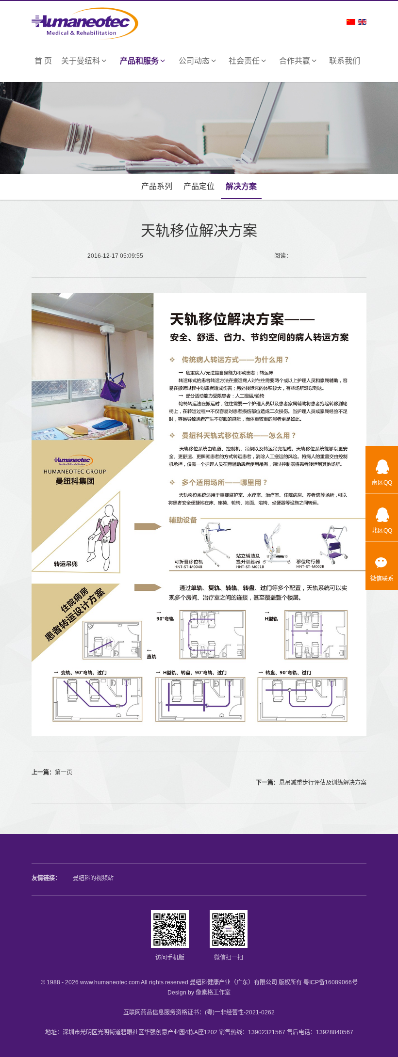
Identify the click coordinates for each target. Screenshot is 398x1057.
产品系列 (156, 186)
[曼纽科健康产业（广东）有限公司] (85, 19)
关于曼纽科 (80, 61)
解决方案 (241, 186)
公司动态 (194, 61)
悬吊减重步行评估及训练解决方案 (322, 782)
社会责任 (244, 61)
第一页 (63, 772)
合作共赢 (294, 61)
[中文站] (351, 21)
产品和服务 (139, 61)
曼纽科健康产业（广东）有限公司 (233, 982)
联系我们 (344, 61)
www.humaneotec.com (110, 982)
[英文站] (362, 21)
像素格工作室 (213, 992)
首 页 (43, 61)
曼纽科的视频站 (93, 878)
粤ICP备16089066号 (330, 982)
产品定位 (199, 186)
